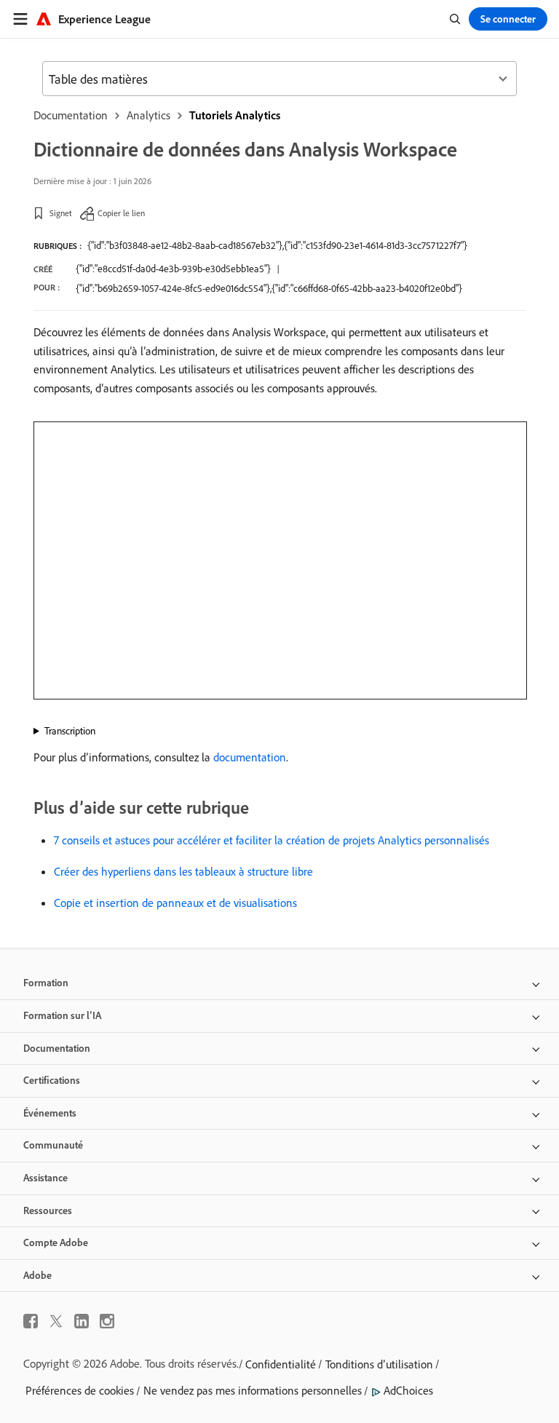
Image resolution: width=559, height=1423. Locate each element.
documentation (249, 757)
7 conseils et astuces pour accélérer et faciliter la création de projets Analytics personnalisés (271, 840)
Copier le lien (121, 212)
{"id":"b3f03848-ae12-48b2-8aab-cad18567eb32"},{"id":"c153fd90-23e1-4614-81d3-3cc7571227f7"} (277, 245)
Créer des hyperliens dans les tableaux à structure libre (183, 871)
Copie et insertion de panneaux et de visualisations (175, 902)
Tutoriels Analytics (234, 115)
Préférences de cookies (79, 1390)
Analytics (148, 115)
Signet (60, 212)
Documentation (70, 115)
